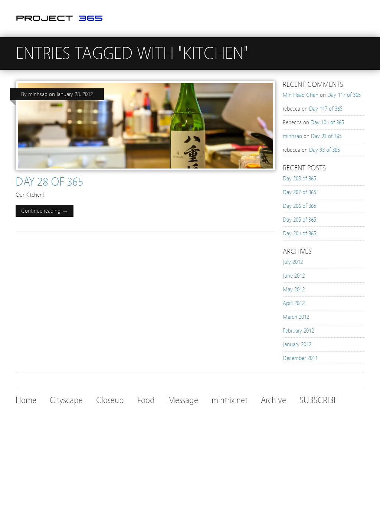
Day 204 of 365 (299, 233)
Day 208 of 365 (299, 178)
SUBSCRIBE (318, 400)
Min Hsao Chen (300, 95)
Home (26, 400)
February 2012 (298, 330)
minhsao (38, 94)
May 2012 (294, 289)
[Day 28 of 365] (145, 172)
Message (183, 400)
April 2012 (294, 303)
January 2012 (297, 344)
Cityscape (66, 400)
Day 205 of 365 (299, 219)
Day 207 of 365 (299, 192)
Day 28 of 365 (49, 182)
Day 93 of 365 (326, 136)
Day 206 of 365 (299, 206)
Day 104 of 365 (327, 122)
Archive (273, 400)
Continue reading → (44, 210)
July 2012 (293, 262)
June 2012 (294, 275)
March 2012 (296, 317)
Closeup (110, 400)
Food (146, 400)
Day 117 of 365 (344, 95)
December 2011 (300, 358)
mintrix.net (230, 400)
